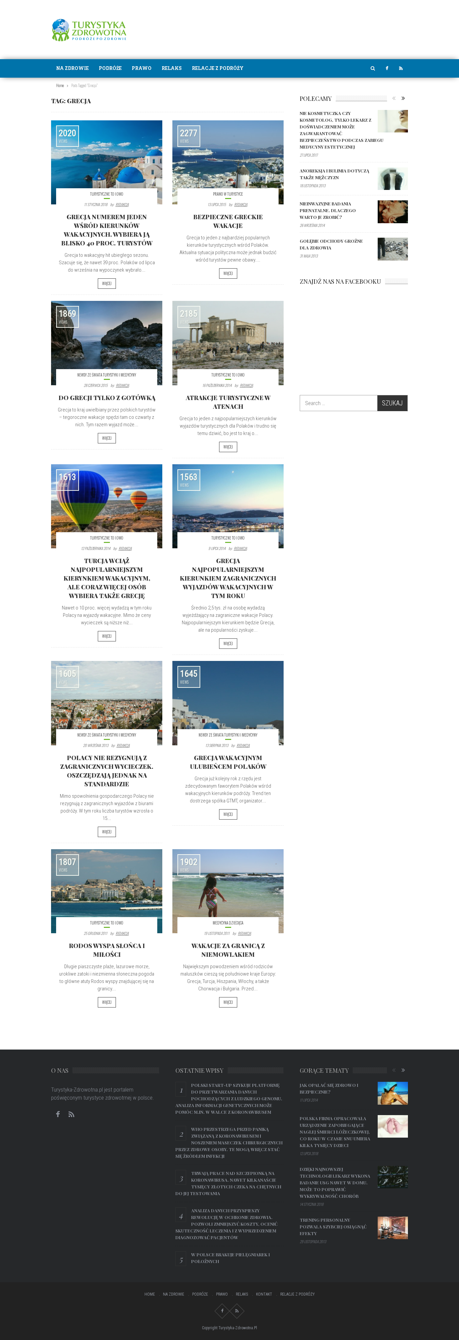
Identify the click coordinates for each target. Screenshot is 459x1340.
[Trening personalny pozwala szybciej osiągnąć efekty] (393, 1228)
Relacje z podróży (218, 68)
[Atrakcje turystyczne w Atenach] (228, 343)
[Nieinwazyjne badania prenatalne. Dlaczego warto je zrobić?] (393, 211)
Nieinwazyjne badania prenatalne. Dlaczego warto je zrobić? (328, 210)
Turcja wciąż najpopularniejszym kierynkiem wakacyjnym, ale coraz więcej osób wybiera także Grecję (107, 578)
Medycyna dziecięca (228, 922)
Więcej (107, 283)
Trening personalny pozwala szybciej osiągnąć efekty (333, 1226)
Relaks (172, 68)
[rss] (401, 68)
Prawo (142, 68)
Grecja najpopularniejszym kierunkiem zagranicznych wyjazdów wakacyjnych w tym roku (228, 578)
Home (149, 1294)
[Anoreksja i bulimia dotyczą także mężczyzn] (393, 178)
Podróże (110, 68)
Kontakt (264, 1294)
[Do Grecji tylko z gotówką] (106, 343)
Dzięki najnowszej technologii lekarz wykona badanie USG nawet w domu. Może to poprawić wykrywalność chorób (335, 1182)
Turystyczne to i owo (106, 194)
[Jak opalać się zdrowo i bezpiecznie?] (393, 1093)
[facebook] (387, 68)
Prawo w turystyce (228, 194)
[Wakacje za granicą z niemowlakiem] (228, 891)
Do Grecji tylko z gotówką (106, 398)
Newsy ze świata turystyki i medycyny (106, 375)
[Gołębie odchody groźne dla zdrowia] (393, 249)
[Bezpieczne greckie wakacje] (228, 162)
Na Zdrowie (72, 68)
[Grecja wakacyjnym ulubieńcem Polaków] (228, 703)
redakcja (122, 204)
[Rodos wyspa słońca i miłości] (106, 891)
